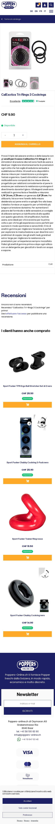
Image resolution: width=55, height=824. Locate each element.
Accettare (28, 801)
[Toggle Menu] (51, 11)
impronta (34, 821)
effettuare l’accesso (16, 313)
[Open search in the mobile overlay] (51, 4)
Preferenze (27, 815)
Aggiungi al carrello (27, 144)
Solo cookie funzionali (28, 808)
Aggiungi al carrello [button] (27, 405)
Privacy (20, 821)
